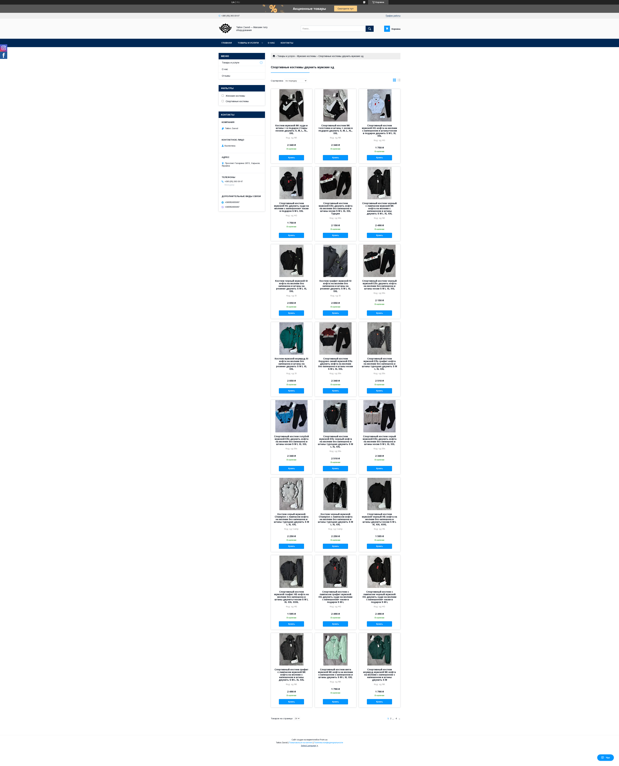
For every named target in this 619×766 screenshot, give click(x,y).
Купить (291, 157)
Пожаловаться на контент (300, 742)
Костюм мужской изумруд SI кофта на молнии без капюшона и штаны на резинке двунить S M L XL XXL (291, 363)
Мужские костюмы (306, 56)
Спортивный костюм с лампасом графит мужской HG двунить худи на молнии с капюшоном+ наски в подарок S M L (335, 596)
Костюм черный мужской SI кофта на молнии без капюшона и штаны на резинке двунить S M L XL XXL (291, 286)
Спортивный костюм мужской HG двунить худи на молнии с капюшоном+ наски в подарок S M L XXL (291, 207)
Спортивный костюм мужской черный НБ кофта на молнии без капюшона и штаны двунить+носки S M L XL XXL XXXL (379, 519)
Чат (608, 757)
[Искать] (370, 29)
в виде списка (399, 81)
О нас (271, 43)
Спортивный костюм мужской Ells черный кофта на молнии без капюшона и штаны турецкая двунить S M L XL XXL (335, 441)
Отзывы (226, 76)
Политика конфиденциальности (328, 742)
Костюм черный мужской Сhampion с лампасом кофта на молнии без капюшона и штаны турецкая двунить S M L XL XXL (335, 519)
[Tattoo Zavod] (225, 34)
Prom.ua (323, 740)
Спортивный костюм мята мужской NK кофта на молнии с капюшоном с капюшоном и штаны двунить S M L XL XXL (335, 673)
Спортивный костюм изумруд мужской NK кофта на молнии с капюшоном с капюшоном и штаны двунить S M (379, 674)
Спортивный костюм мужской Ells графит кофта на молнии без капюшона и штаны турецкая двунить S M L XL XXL (379, 363)
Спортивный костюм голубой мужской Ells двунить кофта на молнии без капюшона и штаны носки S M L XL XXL (291, 440)
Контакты (287, 43)
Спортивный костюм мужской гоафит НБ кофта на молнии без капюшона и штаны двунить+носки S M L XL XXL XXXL (291, 596)
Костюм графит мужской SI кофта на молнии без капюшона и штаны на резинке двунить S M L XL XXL (335, 286)
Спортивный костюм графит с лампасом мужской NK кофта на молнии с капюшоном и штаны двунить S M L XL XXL (291, 674)
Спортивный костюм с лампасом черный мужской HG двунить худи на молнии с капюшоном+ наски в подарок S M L (379, 596)
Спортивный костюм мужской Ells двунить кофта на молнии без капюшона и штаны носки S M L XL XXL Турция (335, 208)
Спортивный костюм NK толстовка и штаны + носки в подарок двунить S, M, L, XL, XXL (335, 129)
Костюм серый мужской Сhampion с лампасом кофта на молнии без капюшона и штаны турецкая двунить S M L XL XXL (291, 519)
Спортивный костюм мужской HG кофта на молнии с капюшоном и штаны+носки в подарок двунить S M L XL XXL (379, 130)
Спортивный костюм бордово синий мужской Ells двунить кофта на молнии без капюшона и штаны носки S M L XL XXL (335, 363)
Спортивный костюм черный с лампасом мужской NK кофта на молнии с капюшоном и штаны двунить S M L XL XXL (379, 208)
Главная (226, 43)
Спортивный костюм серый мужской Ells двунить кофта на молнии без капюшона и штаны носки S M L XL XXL (379, 440)
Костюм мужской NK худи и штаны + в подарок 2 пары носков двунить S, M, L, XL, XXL (291, 129)
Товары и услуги (248, 43)
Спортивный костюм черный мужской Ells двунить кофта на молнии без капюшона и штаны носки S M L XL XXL (379, 285)
